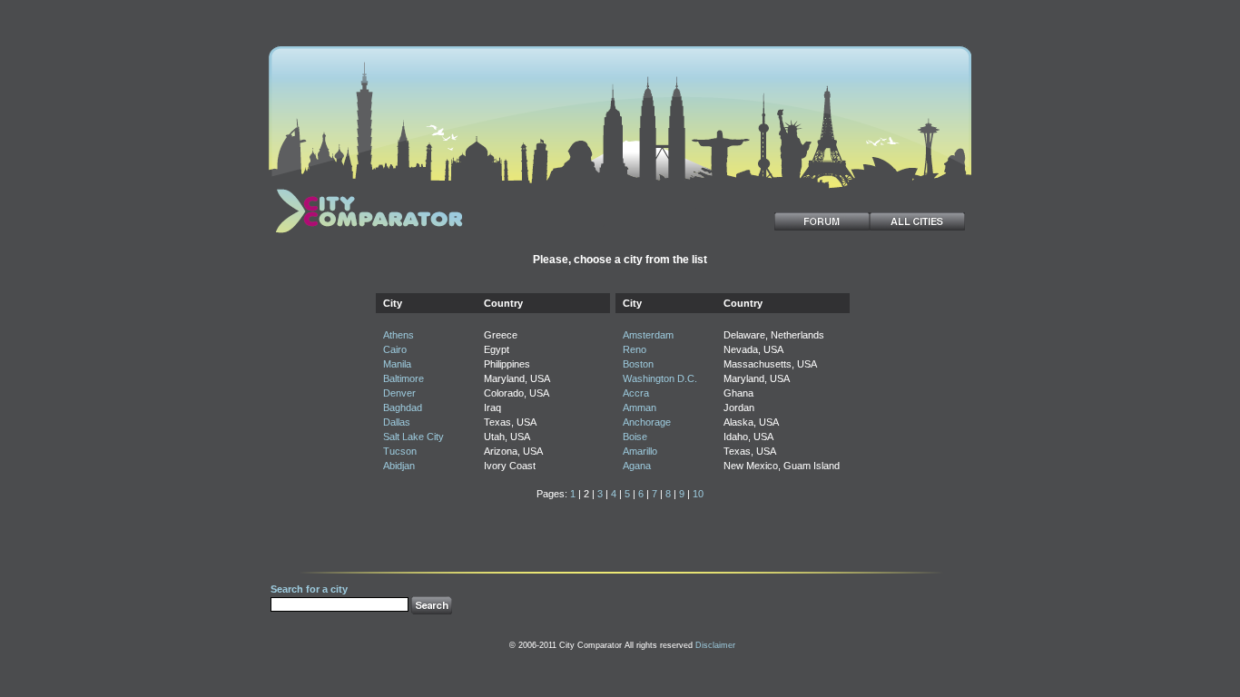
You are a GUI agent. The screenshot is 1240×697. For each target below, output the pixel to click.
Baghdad (402, 407)
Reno (634, 349)
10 (698, 493)
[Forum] (822, 221)
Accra (636, 393)
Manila (397, 363)
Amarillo (640, 451)
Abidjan (399, 465)
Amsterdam (648, 334)
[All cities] (917, 221)
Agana (637, 465)
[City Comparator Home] (366, 235)
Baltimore (403, 378)
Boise (635, 436)
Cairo (395, 349)
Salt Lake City (413, 436)
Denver (399, 393)
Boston (638, 363)
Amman (639, 407)
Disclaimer (715, 645)
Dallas (396, 422)
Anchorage (647, 422)
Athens (398, 334)
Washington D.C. (660, 378)
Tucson (400, 451)
